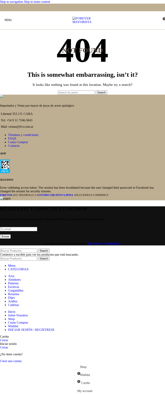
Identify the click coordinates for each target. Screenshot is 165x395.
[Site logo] (82, 22)
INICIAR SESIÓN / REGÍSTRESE (31, 329)
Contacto (14, 145)
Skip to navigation (12, 1)
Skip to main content (37, 1)
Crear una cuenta (11, 361)
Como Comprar (18, 142)
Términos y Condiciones (104, 243)
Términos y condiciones (23, 135)
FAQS (12, 138)
